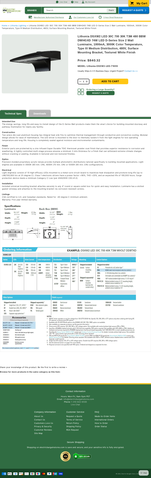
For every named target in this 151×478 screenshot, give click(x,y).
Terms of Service (74, 419)
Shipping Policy (73, 426)
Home (4, 25)
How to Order (101, 423)
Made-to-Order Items (105, 416)
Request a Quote (74, 416)
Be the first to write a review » (52, 367)
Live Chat (75, 404)
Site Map (38, 433)
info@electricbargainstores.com (78, 399)
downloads (40, 113)
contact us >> (131, 71)
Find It (111, 10)
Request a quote (100, 93)
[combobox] (80, 10)
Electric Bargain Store (128, 473)
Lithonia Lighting (18, 25)
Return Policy (72, 423)
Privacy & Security (43, 426)
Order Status (101, 426)
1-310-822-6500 (79, 402)
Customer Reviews (43, 430)
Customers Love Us (43, 423)
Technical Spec (13, 113)
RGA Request (72, 430)
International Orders (104, 419)
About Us (38, 416)
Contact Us (39, 419)
